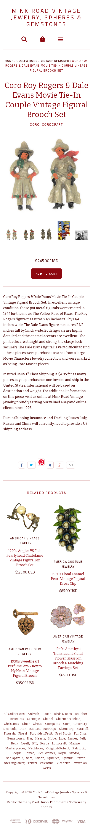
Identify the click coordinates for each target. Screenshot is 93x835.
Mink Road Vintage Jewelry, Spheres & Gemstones (46, 17)
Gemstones (15, 738)
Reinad (29, 753)
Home (9, 61)
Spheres (53, 758)
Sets (29, 758)
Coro (67, 724)
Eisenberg (66, 729)
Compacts (52, 724)
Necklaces (35, 748)
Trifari (32, 763)
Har (29, 738)
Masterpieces (15, 748)
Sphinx (68, 758)
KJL (34, 743)
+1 (60, 465)
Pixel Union (40, 802)
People (16, 753)
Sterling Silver (14, 763)
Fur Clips (80, 733)
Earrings (49, 729)
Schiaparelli (14, 758)
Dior (22, 729)
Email (70, 465)
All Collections (14, 714)
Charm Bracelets (68, 719)
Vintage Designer (54, 61)
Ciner (26, 724)
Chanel (48, 719)
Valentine (47, 763)
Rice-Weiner (46, 753)
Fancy (50, 465)
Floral (22, 733)
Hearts (40, 738)
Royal (62, 753)
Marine (74, 743)
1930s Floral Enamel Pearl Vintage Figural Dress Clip (68, 579)
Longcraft (59, 743)
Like (21, 465)
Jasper (72, 738)
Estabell (82, 729)
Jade (62, 738)
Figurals (9, 733)
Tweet (31, 465)
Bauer (47, 714)
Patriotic (78, 748)
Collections (26, 61)
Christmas (11, 724)
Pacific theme (17, 802)
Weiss (46, 768)
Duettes (34, 729)
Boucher (81, 714)
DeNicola (9, 729)
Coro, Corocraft (46, 124)
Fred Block (63, 733)
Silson (39, 758)
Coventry (80, 724)
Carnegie (33, 719)
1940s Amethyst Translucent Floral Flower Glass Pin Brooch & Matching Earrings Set (68, 658)
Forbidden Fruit (41, 733)
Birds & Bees (63, 714)
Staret (80, 758)
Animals (34, 714)
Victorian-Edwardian (72, 763)
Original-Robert (57, 748)
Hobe (52, 738)
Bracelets (17, 719)
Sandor (74, 753)
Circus (37, 724)
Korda (44, 743)
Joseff (25, 743)
